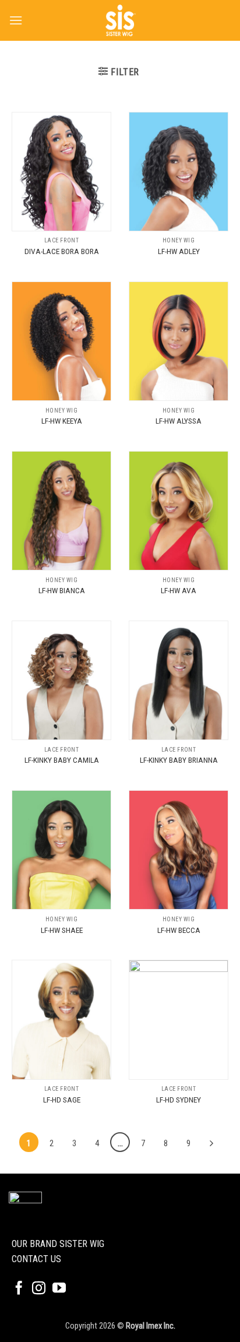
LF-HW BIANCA (61, 590)
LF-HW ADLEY (179, 251)
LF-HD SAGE (61, 1099)
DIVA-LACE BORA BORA (61, 251)
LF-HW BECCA (178, 930)
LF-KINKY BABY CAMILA (61, 760)
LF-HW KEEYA (61, 420)
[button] (16, 20)
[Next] (211, 1143)
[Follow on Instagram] (38, 1289)
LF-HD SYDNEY (178, 1099)
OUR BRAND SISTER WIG (58, 1243)
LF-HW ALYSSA (179, 420)
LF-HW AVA (178, 590)
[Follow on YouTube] (59, 1289)
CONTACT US (36, 1258)
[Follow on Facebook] (19, 1289)
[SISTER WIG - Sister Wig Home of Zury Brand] (120, 20)
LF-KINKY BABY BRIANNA (179, 760)
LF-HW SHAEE (62, 930)
